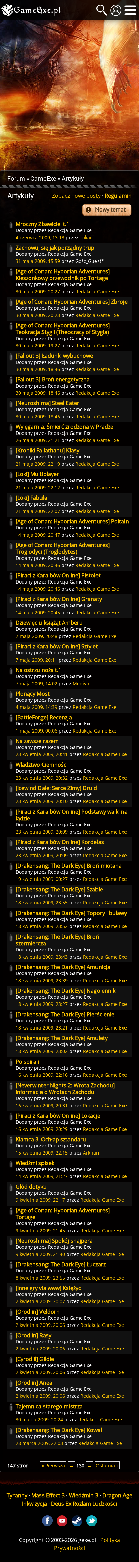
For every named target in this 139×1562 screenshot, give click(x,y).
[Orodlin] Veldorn (38, 1311)
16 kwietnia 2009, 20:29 (42, 1129)
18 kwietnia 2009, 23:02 (42, 1051)
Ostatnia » (107, 1465)
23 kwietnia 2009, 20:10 (42, 801)
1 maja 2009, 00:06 (36, 730)
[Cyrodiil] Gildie (35, 1359)
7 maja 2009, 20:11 (36, 659)
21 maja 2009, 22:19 (38, 464)
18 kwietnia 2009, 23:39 (42, 980)
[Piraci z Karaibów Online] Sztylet (57, 646)
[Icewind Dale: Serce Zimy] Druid (56, 788)
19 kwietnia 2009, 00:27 (42, 879)
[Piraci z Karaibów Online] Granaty (59, 599)
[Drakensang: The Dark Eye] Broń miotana (69, 865)
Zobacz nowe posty (76, 195)
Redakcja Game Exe (70, 230)
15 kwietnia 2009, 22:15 (42, 1152)
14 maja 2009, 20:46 (38, 565)
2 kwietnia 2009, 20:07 (40, 1301)
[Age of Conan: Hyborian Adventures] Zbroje (72, 301)
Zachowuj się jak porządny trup (55, 247)
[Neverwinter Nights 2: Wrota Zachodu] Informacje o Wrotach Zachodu (65, 1089)
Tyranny (17, 1495)
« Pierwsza (53, 1465)
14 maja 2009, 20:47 (38, 534)
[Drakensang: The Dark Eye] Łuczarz (61, 1264)
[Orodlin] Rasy (33, 1335)
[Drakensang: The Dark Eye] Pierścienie (65, 1014)
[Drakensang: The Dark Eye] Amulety (62, 1038)
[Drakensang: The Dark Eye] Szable (59, 889)
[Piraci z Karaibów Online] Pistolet (58, 575)
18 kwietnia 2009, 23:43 (42, 956)
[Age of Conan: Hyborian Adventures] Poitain (72, 521)
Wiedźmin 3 (83, 1495)
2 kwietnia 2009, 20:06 (40, 1325)
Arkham (92, 1152)
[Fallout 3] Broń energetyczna (53, 379)
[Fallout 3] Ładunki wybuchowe (54, 355)
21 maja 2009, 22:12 (38, 487)
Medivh (81, 683)
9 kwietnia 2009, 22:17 (40, 1200)
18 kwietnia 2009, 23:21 (42, 1027)
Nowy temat (110, 209)
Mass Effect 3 (48, 1495)
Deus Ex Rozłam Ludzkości (84, 1503)
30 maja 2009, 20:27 (38, 291)
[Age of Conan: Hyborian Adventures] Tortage (63, 1214)
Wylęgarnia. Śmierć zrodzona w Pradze (64, 426)
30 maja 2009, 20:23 (38, 315)
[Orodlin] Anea (34, 1382)
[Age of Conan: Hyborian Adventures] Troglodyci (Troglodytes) (63, 548)
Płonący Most (33, 693)
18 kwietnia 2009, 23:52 (42, 926)
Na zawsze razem (37, 741)
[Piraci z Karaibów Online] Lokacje (58, 1115)
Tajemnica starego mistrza (49, 1406)
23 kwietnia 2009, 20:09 (42, 831)
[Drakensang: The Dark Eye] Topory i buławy (71, 913)
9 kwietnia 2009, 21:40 (40, 1254)
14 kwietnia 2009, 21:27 (42, 1176)
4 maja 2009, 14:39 (36, 707)
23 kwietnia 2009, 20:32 (42, 778)
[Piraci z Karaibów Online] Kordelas (60, 842)
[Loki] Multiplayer (37, 474)
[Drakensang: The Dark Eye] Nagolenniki (66, 990)
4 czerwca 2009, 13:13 (40, 237)
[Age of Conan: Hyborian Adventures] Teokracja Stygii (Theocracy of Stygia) (63, 329)
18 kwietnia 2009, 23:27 (42, 1004)
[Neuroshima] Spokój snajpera (54, 1240)
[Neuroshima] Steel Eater (47, 403)
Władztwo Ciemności (42, 764)
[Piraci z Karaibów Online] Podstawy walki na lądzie (72, 815)
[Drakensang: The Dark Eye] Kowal (59, 1430)
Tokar (86, 237)
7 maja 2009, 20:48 (36, 636)
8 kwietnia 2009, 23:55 (40, 1277)
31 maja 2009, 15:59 (38, 261)
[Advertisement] (69, 95)
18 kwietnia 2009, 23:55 (42, 902)
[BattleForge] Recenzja (44, 717)
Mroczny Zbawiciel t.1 (43, 224)
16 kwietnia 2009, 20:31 (42, 1105)
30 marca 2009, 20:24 (39, 1419)
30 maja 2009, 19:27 (38, 345)
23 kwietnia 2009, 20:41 (42, 754)
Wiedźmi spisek (35, 1163)
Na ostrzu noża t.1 (38, 670)
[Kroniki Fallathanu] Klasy (47, 450)
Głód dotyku (31, 1186)
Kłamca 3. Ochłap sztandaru (51, 1139)
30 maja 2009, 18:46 (38, 369)
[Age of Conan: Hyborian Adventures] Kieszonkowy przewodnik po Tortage (63, 275)
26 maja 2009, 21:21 (38, 440)
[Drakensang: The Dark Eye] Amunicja (63, 967)
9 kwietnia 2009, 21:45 (40, 1230)
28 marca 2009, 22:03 (39, 1443)
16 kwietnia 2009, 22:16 (42, 1075)
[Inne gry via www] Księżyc (48, 1288)
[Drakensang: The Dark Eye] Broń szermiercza (57, 940)
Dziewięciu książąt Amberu (49, 622)
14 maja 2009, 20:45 (38, 612)
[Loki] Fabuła (31, 497)
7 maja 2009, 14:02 (36, 683)
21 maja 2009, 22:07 (38, 511)
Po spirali (27, 1061)
